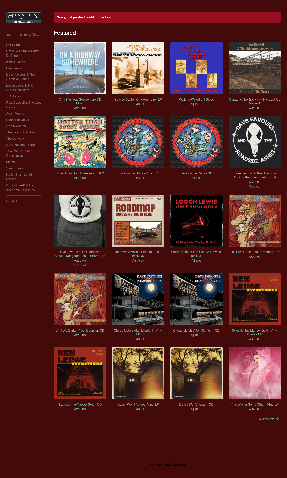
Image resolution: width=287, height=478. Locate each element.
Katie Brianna (15, 62)
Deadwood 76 (16, 126)
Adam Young (15, 113)
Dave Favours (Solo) (20, 144)
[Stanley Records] (23, 17)
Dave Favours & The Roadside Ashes (20, 76)
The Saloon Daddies (20, 132)
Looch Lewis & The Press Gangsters (19, 87)
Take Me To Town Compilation (18, 153)
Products (13, 44)
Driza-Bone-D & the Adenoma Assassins (20, 187)
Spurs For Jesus (17, 119)
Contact (11, 201)
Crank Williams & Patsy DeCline (22, 53)
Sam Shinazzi (16, 168)
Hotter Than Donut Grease (19, 176)
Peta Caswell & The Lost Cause (23, 104)
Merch (10, 162)
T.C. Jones (13, 96)
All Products (266, 419)
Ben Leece (13, 68)
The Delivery (15, 138)
